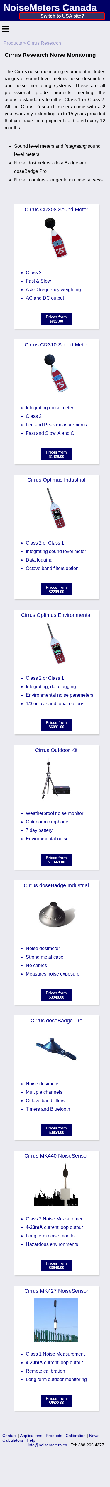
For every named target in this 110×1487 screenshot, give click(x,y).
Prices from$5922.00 (56, 1400)
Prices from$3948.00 (56, 995)
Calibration (76, 1435)
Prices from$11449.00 (56, 860)
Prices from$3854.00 (56, 1130)
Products (13, 43)
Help (31, 1440)
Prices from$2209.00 (56, 589)
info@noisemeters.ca (47, 1445)
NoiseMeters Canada (50, 7)
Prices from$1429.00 (56, 454)
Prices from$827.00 (56, 319)
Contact (9, 1435)
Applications (31, 1435)
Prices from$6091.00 (56, 724)
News (94, 1435)
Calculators (12, 1440)
